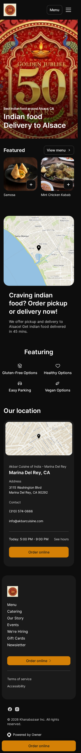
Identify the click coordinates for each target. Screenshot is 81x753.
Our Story (15, 618)
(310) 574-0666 (21, 512)
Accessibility (16, 686)
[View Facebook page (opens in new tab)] (10, 709)
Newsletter (16, 645)
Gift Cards (16, 638)
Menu (54, 10)
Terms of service (19, 679)
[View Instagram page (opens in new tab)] (17, 709)
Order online (39, 552)
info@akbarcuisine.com (26, 522)
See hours (61, 539)
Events (13, 625)
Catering (14, 611)
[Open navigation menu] (68, 9)
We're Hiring (17, 631)
